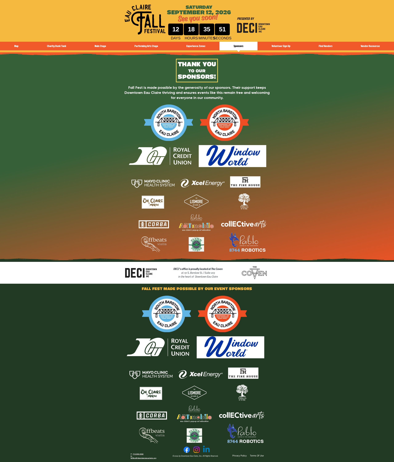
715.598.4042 (138, 454)
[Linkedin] (206, 450)
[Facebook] (187, 450)
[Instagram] (196, 450)
